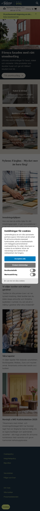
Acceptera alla (20, 259)
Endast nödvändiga (20, 265)
